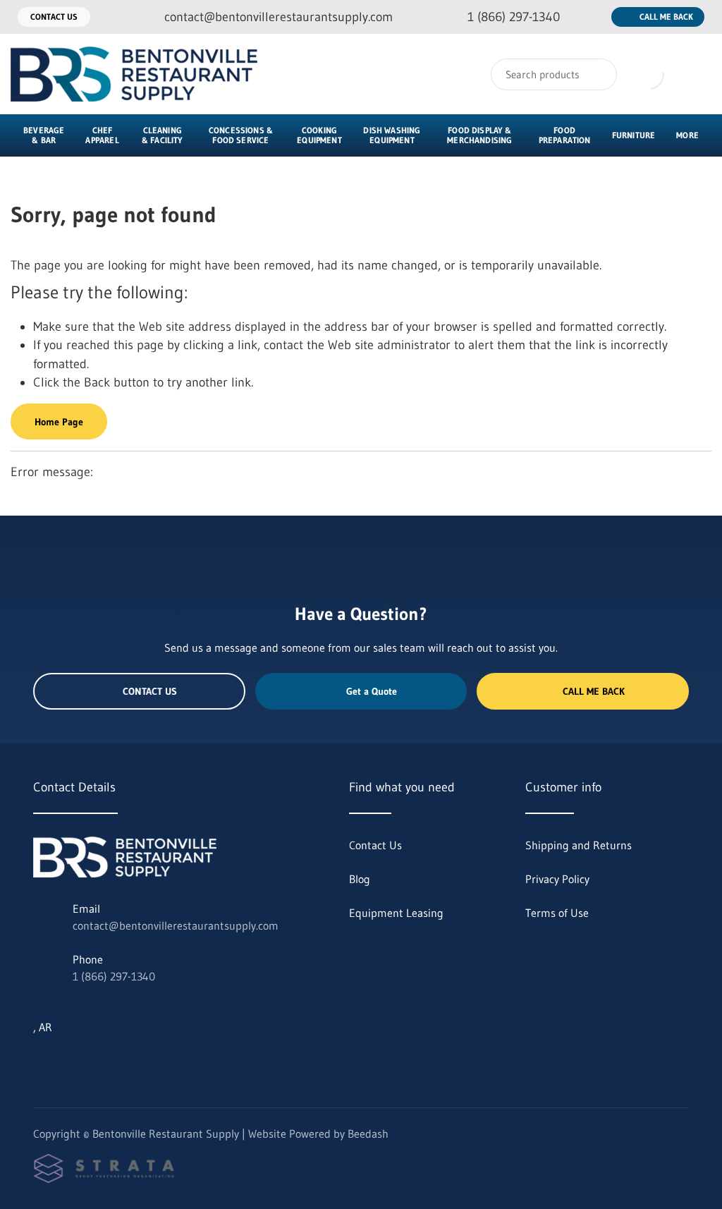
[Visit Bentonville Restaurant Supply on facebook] (98, 1061)
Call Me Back (666, 16)
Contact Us (54, 16)
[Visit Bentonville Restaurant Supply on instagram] (69, 1061)
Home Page (59, 421)
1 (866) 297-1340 (114, 976)
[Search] (597, 74)
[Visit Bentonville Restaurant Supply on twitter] (39, 1061)
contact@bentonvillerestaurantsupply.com (176, 925)
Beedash (368, 1133)
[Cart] (696, 74)
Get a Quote (371, 691)
